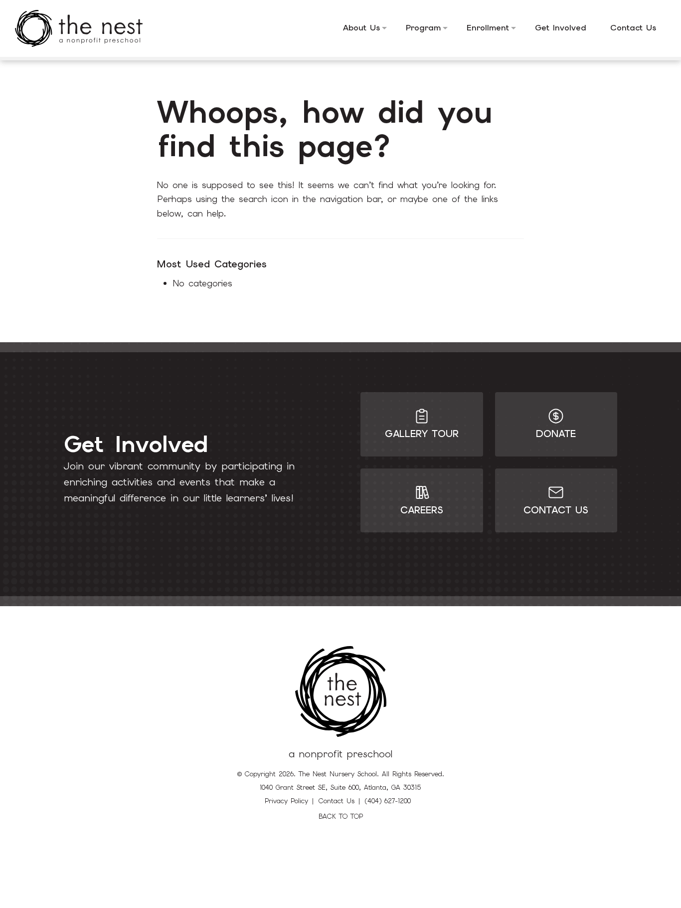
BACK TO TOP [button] (341, 816)
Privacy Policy (286, 801)
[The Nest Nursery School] (86, 28)
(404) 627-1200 (388, 801)
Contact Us (336, 801)
